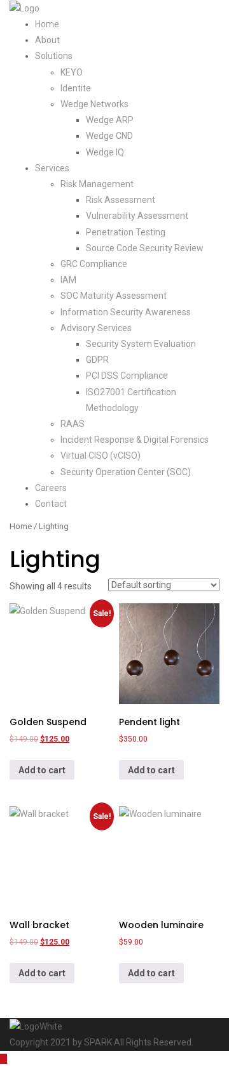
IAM (68, 280)
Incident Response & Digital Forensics (134, 440)
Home (47, 24)
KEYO (71, 72)
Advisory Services (96, 328)
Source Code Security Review (145, 248)
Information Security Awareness (125, 312)
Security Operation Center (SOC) (125, 472)
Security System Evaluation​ (141, 344)
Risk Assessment (120, 200)
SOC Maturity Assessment (113, 296)
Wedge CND (109, 136)
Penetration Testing (125, 232)
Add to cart (42, 770)
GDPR (97, 360)
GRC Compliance (93, 264)
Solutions (54, 56)
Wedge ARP (110, 120)
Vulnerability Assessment (137, 216)
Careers (51, 488)
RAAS (72, 424)
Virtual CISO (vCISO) (100, 455)
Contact (51, 504)
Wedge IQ (105, 152)
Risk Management (97, 184)
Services (52, 168)
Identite (75, 88)
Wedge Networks (94, 104)
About (47, 40)
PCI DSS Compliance (127, 375)
